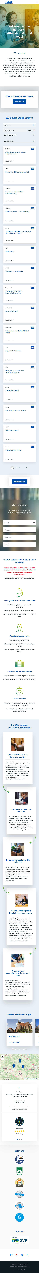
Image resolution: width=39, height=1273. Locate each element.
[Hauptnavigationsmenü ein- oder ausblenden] (37, 2)
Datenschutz (22, 1264)
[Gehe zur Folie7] (26, 1049)
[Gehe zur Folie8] (25, 1106)
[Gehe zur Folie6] (24, 1049)
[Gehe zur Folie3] (17, 1049)
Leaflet (27, 1079)
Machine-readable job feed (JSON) (20, 1266)
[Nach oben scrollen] (8, 2)
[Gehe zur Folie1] (13, 1049)
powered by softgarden (19, 1269)
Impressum (14, 1264)
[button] (13, 1066)
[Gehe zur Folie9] (27, 1106)
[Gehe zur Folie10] (29, 1106)
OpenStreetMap (35, 1079)
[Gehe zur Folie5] (22, 1049)
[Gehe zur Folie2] (15, 1049)
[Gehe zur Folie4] (19, 1049)
